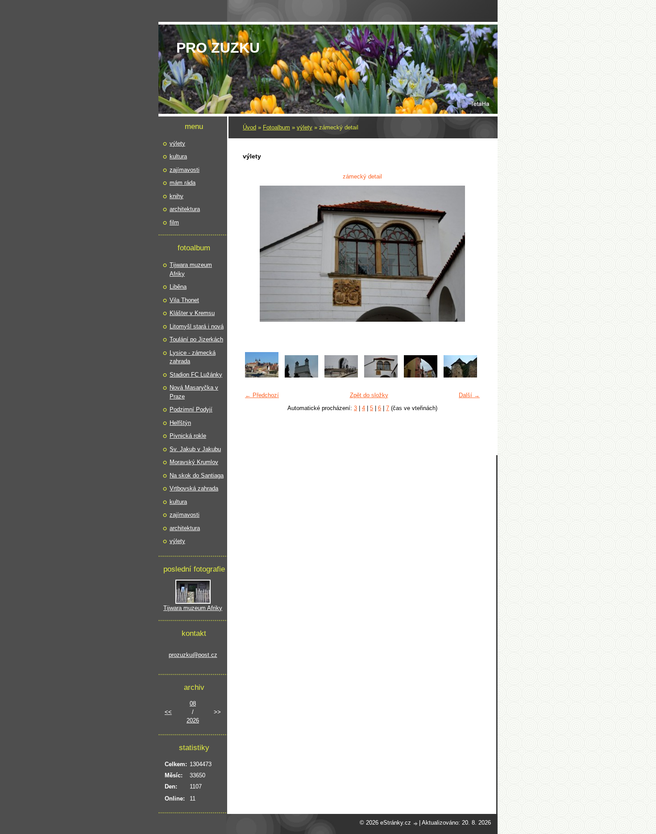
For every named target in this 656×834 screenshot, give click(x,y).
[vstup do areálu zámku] (341, 375)
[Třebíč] (261, 375)
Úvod (249, 127)
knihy (176, 196)
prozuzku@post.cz (193, 654)
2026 (193, 720)
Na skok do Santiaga (197, 475)
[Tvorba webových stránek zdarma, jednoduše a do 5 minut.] (416, 824)
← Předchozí (262, 395)
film (174, 222)
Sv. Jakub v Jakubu (195, 449)
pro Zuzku (218, 48)
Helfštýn (180, 422)
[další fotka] (470, 254)
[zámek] (301, 375)
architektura (185, 209)
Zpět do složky (369, 395)
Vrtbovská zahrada (194, 488)
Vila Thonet (184, 300)
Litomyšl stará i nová (197, 326)
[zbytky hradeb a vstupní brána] (460, 375)
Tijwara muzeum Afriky (191, 269)
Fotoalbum (276, 127)
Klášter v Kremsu (192, 313)
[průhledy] (420, 375)
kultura (178, 156)
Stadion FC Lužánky (196, 374)
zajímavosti (184, 169)
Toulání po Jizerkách (196, 339)
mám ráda (182, 182)
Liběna (178, 286)
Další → (469, 395)
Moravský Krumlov (194, 462)
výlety (304, 127)
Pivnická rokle (188, 435)
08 (193, 703)
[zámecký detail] (381, 375)
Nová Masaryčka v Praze (194, 392)
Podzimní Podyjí (191, 409)
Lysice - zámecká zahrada (193, 357)
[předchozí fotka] (255, 254)
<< (168, 712)
